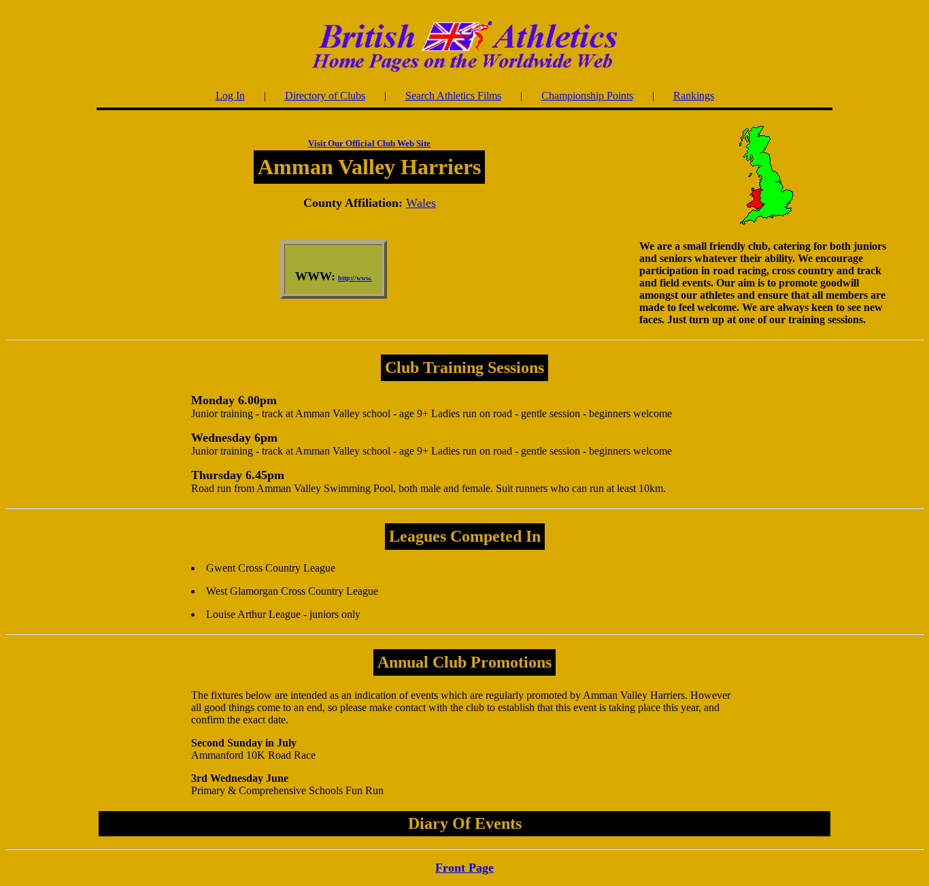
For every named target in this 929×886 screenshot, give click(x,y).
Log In (230, 95)
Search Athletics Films (453, 95)
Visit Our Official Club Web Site (369, 143)
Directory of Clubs (325, 95)
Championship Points (587, 95)
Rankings (693, 95)
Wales (421, 203)
